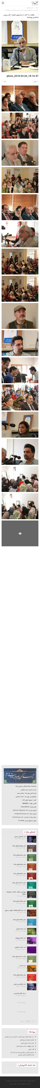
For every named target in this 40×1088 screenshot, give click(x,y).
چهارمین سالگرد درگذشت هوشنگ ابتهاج (16, 893)
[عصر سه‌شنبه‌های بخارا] (31, 857)
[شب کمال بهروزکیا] (31, 940)
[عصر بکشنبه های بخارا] (31, 903)
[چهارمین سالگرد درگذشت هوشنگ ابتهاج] (31, 894)
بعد (5, 82)
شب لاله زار (22, 966)
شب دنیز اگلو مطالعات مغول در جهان (15, 910)
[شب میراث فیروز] (31, 931)
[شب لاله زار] (31, 968)
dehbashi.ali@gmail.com (20, 810)
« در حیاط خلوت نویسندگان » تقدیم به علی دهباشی (19, 1037)
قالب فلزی (31, 1049)
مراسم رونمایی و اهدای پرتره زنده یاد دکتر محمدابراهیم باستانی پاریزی (22, 1053)
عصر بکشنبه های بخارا (19, 901)
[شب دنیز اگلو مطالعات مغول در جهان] (31, 913)
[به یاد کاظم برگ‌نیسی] (31, 996)
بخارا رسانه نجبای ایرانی (27, 1043)
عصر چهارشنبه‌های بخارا (19, 846)
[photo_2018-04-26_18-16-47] (20, 99)
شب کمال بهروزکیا (21, 938)
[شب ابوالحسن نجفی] (31, 986)
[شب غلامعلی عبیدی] (31, 839)
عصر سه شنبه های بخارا (19, 883)
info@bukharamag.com (21, 814)
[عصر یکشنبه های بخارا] (31, 922)
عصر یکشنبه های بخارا (19, 919)
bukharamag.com (17, 817)
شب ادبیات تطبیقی (20, 947)
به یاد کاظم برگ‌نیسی (20, 993)
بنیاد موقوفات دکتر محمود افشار (25, 1046)
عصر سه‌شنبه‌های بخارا (19, 855)
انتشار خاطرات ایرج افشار (27, 1040)
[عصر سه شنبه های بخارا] (31, 885)
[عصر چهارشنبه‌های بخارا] (31, 848)
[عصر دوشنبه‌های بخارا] (31, 866)
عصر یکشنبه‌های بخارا (20, 873)
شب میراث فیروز (21, 929)
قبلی (35, 82)
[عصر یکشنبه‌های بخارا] (31, 876)
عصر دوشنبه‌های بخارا (20, 864)
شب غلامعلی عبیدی (20, 836)
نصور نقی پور (13, 1084)
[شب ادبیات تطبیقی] (31, 949)
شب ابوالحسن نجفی (20, 984)
